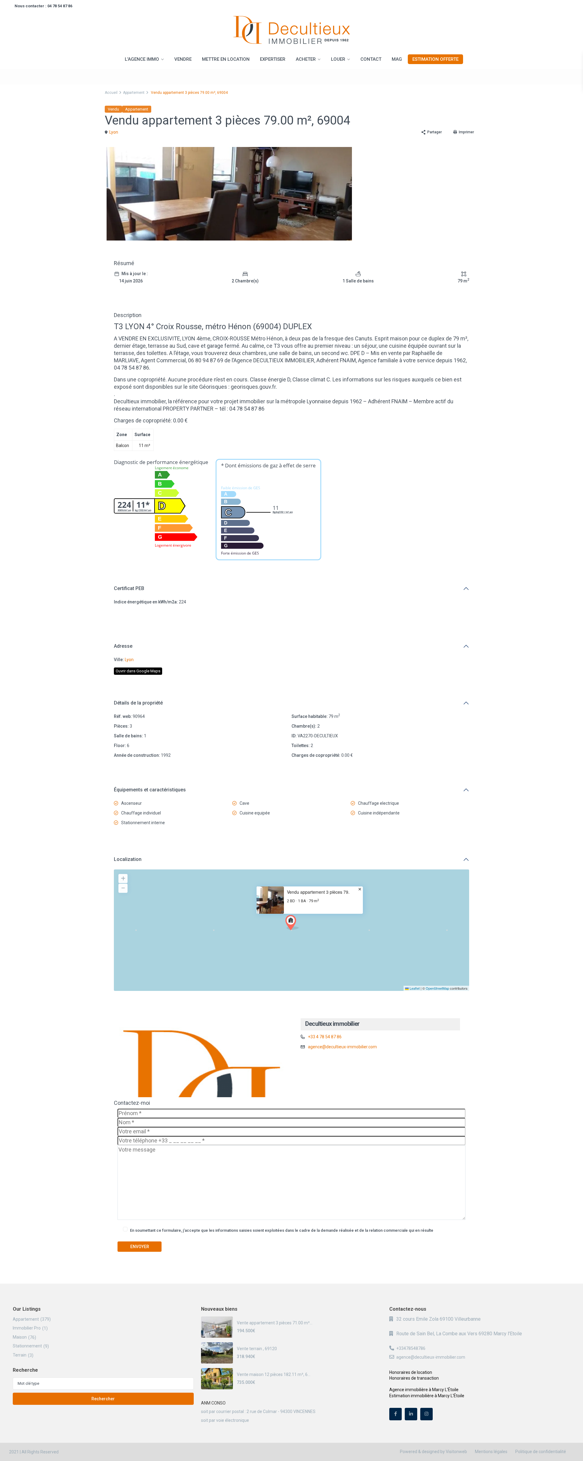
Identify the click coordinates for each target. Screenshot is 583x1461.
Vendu (113, 109)
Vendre (183, 59)
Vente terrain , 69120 (257, 1348)
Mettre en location (226, 59)
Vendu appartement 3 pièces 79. (318, 892)
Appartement (134, 92)
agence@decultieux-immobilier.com (342, 1046)
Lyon (113, 132)
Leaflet (414, 988)
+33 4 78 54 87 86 (325, 1036)
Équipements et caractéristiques (150, 790)
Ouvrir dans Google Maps (138, 671)
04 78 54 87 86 (59, 6)
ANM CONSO (213, 1403)
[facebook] (395, 1414)
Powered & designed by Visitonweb (433, 1451)
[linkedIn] (411, 1414)
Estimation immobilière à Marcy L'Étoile (426, 1395)
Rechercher (103, 1398)
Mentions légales (491, 1451)
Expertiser (272, 59)
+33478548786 (410, 1348)
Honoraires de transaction (414, 1378)
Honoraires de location (410, 1372)
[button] (292, 922)
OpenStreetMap (437, 988)
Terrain (19, 1355)
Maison (20, 1337)
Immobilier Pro (27, 1328)
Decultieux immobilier (332, 1023)
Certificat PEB (129, 588)
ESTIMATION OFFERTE (435, 59)
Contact (370, 59)
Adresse (123, 646)
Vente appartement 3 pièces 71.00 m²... (274, 1322)
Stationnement (27, 1345)
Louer (338, 59)
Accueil (111, 92)
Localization (127, 859)
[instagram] (426, 1414)
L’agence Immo (142, 59)
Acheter (306, 59)
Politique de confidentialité (540, 1451)
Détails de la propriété (138, 703)
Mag (397, 59)
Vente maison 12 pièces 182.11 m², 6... (273, 1374)
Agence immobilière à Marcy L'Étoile (424, 1389)
